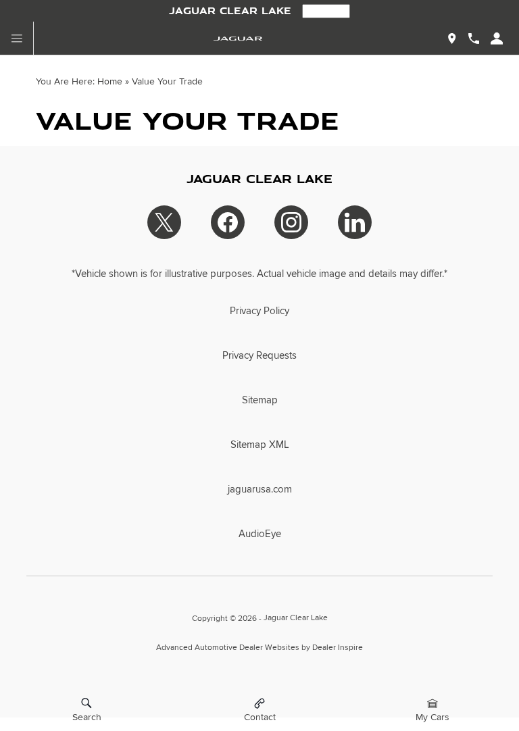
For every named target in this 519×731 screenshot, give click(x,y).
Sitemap (260, 400)
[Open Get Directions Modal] (452, 38)
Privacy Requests (259, 355)
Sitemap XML (259, 444)
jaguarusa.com (260, 489)
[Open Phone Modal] (474, 38)
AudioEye (260, 534)
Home (109, 81)
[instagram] (291, 222)
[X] (164, 222)
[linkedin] (355, 222)
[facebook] (228, 222)
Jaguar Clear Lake (296, 618)
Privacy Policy (259, 311)
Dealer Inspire (337, 647)
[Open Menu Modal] (17, 38)
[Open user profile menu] (497, 38)
